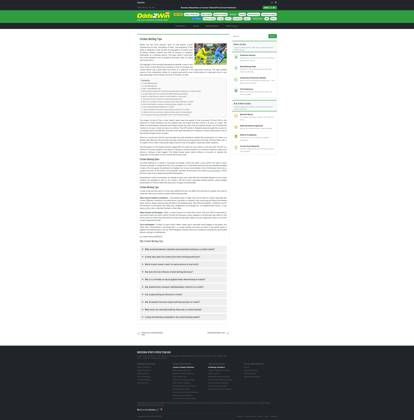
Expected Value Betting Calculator (220, 380)
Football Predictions (144, 370)
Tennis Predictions (143, 377)
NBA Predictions (143, 373)
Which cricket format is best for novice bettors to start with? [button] (172, 264)
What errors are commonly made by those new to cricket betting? (167, 112)
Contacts (274, 416)
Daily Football (206, 14)
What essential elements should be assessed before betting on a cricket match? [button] (180, 249)
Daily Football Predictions (182, 370)
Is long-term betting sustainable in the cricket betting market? (166, 115)
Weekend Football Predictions (183, 373)
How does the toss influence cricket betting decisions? (162, 99)
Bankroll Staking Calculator (218, 383)
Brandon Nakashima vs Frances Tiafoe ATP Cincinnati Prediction (208, 7)
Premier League (209, 19)
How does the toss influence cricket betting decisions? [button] (169, 271)
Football (242, 14)
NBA (266, 19)
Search (272, 36)
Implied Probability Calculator (219, 370)
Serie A (228, 19)
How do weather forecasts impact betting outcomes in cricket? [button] (172, 302)
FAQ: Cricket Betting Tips (152, 89)
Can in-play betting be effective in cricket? (158, 107)
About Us (240, 416)
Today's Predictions (192, 14)
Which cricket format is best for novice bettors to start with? (165, 96)
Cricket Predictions (144, 380)
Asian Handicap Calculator (217, 386)
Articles (196, 26)
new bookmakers (213, 170)
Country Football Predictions (183, 367)
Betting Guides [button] (212, 26)
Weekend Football (220, 14)
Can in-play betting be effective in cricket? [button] (164, 294)
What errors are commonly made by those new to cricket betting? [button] (173, 309)
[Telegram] (276, 2)
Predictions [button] (180, 26)
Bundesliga (238, 19)
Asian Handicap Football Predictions (186, 392)
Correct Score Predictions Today (184, 398)
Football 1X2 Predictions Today (184, 380)
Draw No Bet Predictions (181, 383)
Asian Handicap (253, 14)
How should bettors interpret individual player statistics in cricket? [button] (174, 287)
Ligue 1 (247, 19)
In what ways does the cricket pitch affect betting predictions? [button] (172, 256)
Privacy (260, 416)
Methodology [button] (231, 26)
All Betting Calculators (216, 367)
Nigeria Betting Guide (252, 377)
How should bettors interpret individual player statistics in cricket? (167, 104)
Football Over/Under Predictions (184, 386)
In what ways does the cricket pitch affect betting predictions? (165, 94)
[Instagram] (272, 2)
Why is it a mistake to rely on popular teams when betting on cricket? (168, 102)
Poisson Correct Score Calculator (220, 389)
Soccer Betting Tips (180, 377)
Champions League (269, 14)
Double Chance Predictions (182, 395)
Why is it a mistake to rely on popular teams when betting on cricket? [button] (175, 279)
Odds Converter (214, 373)
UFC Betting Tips (250, 373)
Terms (266, 416)
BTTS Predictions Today (181, 389)
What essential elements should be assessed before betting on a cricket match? (172, 91)
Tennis (273, 19)
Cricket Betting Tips (150, 86)
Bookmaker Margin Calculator (219, 377)
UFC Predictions (142, 383)
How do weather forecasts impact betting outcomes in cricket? (166, 109)
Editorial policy (250, 416)
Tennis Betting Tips (251, 370)
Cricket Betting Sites (150, 83)
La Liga (220, 19)
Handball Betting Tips (216, 333)
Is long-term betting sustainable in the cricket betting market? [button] (172, 317)
